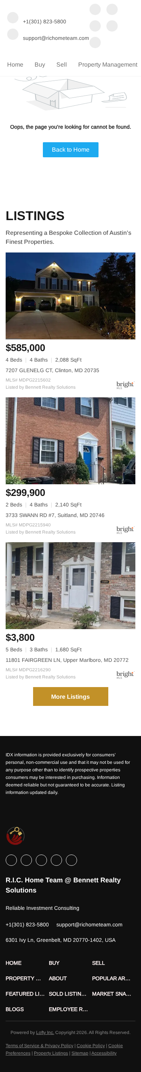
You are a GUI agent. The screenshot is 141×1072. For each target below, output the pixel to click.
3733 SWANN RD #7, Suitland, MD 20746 (55, 515)
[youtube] (95, 43)
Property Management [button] (107, 64)
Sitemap (79, 1053)
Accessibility (104, 1053)
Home (15, 64)
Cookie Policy (91, 1045)
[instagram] (112, 26)
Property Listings (51, 1053)
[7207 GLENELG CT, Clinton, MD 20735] (70, 295)
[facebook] (95, 10)
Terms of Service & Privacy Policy (39, 1045)
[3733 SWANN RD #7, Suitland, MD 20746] (70, 440)
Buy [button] (40, 64)
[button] (27, 963)
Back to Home (70, 149)
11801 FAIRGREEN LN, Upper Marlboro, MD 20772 (67, 660)
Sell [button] (61, 64)
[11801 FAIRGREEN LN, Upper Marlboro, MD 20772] (70, 585)
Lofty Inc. (45, 1032)
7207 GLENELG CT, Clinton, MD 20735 (52, 370)
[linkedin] (112, 10)
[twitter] (95, 26)
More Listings (70, 696)
